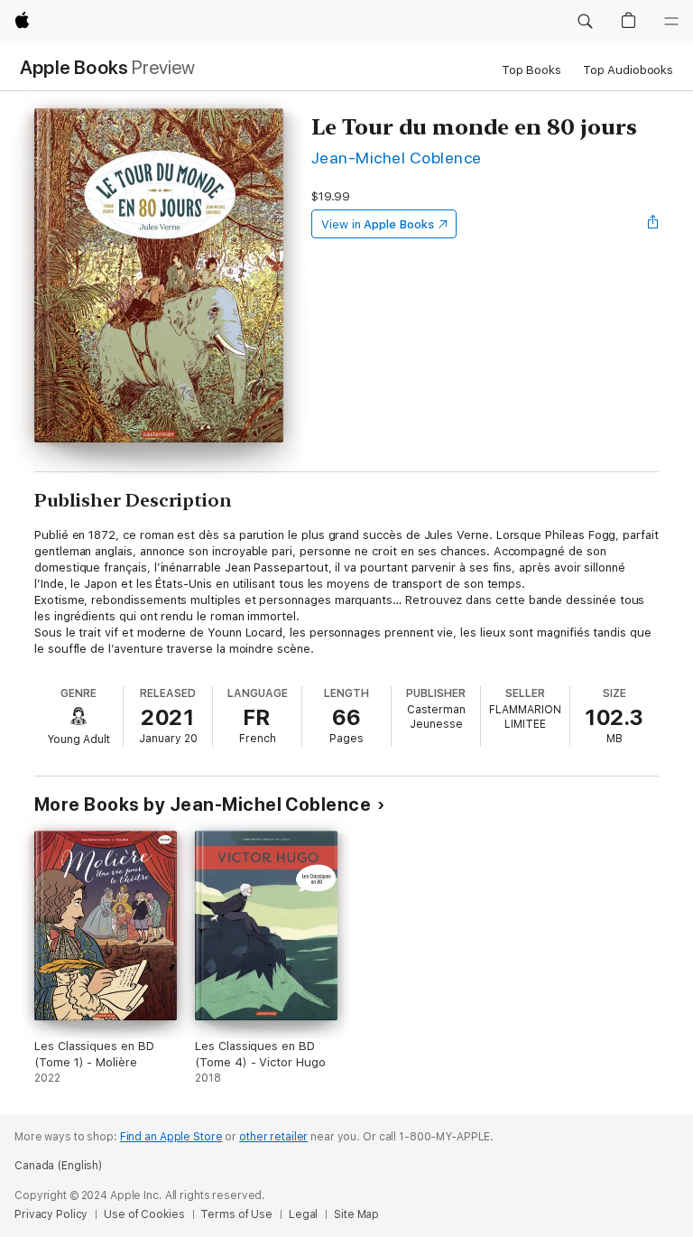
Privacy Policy (51, 1214)
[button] (584, 21)
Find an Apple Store (171, 1136)
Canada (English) (58, 1165)
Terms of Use (236, 1214)
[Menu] (671, 21)
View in (377, 224)
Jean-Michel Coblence (396, 157)
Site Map (356, 1214)
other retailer (273, 1136)
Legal (303, 1214)
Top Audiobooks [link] (628, 70)
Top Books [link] (531, 70)
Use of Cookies (144, 1214)
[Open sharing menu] (653, 223)
